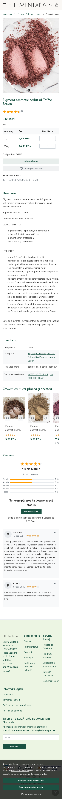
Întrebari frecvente (48, 673)
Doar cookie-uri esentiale (31, 787)
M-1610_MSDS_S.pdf (38, 374)
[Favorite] (50, 5)
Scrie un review (31, 511)
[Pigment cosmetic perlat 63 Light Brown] (39, 408)
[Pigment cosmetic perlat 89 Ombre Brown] (14, 408)
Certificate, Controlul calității (29, 666)
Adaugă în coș (31, 161)
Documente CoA (51, 680)
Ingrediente (7, 14)
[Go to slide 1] (29, 90)
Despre (27, 641)
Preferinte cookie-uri (31, 794)
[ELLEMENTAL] (25, 5)
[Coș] (56, 5)
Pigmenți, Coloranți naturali (29, 14)
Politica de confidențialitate (17, 705)
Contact (28, 652)
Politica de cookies (20, 770)
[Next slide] (54, 420)
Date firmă (8, 694)
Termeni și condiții (12, 699)
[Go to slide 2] (33, 90)
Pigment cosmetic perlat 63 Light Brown (38, 428)
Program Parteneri (47, 655)
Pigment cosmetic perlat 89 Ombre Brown (13, 428)
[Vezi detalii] (7, 418)
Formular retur (31, 646)
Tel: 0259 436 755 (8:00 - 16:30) (22, 179)
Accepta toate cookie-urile (31, 780)
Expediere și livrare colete (49, 664)
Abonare (14, 746)
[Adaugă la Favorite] (20, 418)
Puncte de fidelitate (48, 646)
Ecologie (28, 657)
